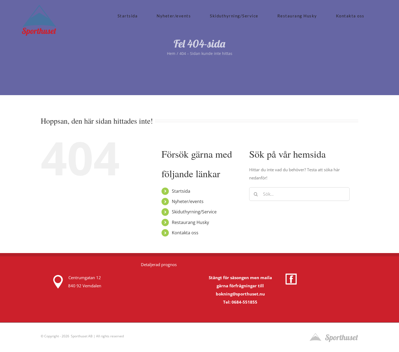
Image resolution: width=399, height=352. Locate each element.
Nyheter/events (188, 201)
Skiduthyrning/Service (194, 212)
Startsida (181, 191)
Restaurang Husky (190, 222)
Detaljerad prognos (159, 264)
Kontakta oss (185, 233)
